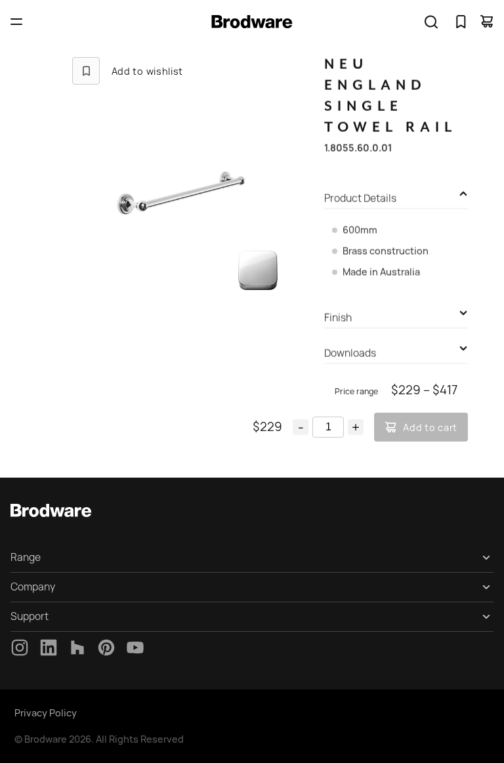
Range (25, 557)
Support (29, 616)
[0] (460, 21)
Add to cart (430, 427)
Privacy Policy (45, 713)
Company (32, 587)
